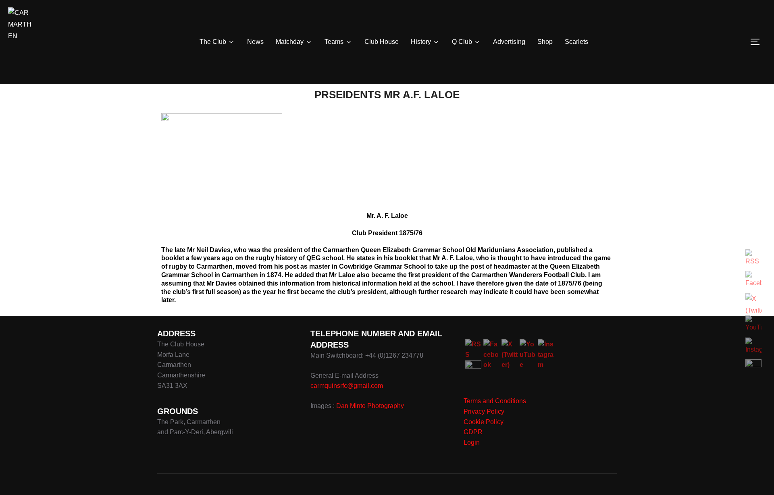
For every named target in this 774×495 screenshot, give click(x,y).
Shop (545, 41)
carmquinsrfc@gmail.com (346, 385)
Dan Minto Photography (370, 405)
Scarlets (576, 41)
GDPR (473, 432)
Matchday (290, 41)
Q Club (462, 41)
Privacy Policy (484, 411)
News (255, 41)
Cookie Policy (484, 421)
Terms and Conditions (495, 401)
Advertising (509, 41)
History (421, 41)
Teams (334, 41)
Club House (381, 41)
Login (472, 442)
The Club (213, 41)
